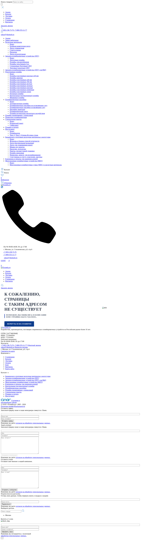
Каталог (8, 14)
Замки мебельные (12, 40)
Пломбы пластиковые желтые (21, 84)
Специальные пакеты (13, 119)
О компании (10, 20)
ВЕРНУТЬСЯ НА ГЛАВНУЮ (19, 324)
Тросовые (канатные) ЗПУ (20, 68)
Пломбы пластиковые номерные (22, 90)
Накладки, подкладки (18, 149)
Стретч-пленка (15, 50)
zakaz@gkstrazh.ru (7, 34)
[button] (70, 7)
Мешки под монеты (17, 147)
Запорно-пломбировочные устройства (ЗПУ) (22, 56)
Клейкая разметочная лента (20, 46)
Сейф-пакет (14, 125)
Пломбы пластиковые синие (20, 92)
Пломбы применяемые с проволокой (19, 115)
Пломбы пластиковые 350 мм (21, 82)
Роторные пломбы (16, 94)
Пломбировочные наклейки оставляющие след (27, 107)
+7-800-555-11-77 (20, 30)
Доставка (8, 16)
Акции (7, 12)
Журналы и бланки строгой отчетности (24, 141)
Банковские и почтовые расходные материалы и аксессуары (27, 137)
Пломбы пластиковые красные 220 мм (24, 76)
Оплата (8, 18)
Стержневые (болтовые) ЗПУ (21, 66)
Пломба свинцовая (17, 153)
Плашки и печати (12, 127)
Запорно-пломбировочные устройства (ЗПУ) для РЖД (25, 70)
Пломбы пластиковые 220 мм (21, 80)
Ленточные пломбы (17, 60)
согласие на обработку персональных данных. (33, 423)
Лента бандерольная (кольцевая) (22, 143)
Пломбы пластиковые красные (21, 88)
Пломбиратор (15, 133)
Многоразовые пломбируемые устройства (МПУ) (24, 161)
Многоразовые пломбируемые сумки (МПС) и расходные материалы (36, 165)
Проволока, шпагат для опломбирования (25, 155)
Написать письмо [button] (21, 347)
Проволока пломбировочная (16, 117)
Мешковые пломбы (17, 98)
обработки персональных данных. (14, 536)
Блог (7, 365)
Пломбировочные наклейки (15, 100)
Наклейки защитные (17, 109)
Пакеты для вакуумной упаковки (22, 151)
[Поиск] (2, 4)
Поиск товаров (6, 2)
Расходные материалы (13, 42)
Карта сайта (9, 369)
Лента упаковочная (17, 48)
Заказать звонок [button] (7, 26)
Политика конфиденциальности (13, 406)
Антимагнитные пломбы (19, 103)
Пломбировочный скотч (19, 111)
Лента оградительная (18, 54)
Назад (12, 44)
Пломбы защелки (16, 78)
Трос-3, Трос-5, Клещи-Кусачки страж (24, 135)
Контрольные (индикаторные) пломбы (24, 96)
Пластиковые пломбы (13, 72)
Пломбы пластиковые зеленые (21, 86)
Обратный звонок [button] (34, 345)
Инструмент (10, 129)
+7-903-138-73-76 (7, 30)
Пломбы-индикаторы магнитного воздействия (27, 113)
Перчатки (13, 52)
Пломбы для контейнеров (19, 62)
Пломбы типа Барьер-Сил (19, 64)
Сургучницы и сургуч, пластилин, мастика (26, 157)
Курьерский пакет (16, 123)
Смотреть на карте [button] (8, 351)
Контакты (9, 22)
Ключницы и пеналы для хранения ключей (21, 159)
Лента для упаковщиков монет (21, 145)
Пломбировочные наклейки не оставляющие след (28, 105)
